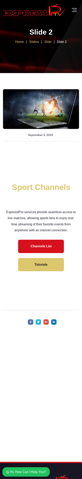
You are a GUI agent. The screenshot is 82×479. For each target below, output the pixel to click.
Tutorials (41, 264)
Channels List (41, 246)
